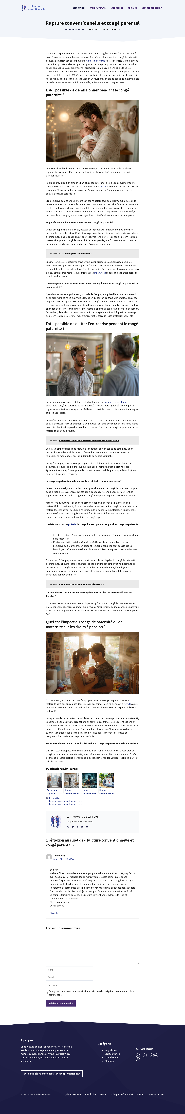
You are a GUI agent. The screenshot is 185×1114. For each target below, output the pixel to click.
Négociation (79, 8)
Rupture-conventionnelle (104, 29)
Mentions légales (156, 1094)
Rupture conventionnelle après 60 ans (65, 804)
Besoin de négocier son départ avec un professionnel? (52, 1073)
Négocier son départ (152, 8)
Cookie (103, 1094)
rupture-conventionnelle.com (41, 1046)
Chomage (132, 8)
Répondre (54, 913)
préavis (72, 524)
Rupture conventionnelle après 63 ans (65, 801)
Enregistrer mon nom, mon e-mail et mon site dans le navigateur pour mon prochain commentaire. (91, 993)
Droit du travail (98, 8)
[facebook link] (152, 1055)
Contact (141, 1094)
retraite (127, 703)
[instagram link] (138, 1055)
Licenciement (117, 8)
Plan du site (90, 1094)
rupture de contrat (95, 60)
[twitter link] (145, 1055)
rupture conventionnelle (117, 402)
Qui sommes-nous (73, 1094)
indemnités (100, 272)
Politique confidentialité (122, 1094)
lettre (103, 186)
